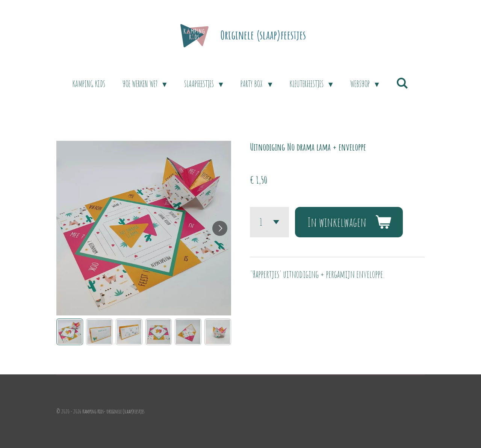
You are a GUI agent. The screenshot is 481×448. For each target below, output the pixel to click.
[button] (69, 331)
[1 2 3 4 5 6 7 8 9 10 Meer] (269, 222)
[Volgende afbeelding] (219, 228)
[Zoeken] (402, 83)
